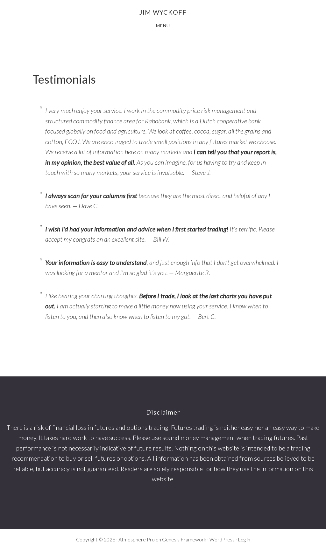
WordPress (222, 539)
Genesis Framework (184, 539)
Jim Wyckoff (163, 12)
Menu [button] (163, 25)
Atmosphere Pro (136, 539)
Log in (244, 539)
